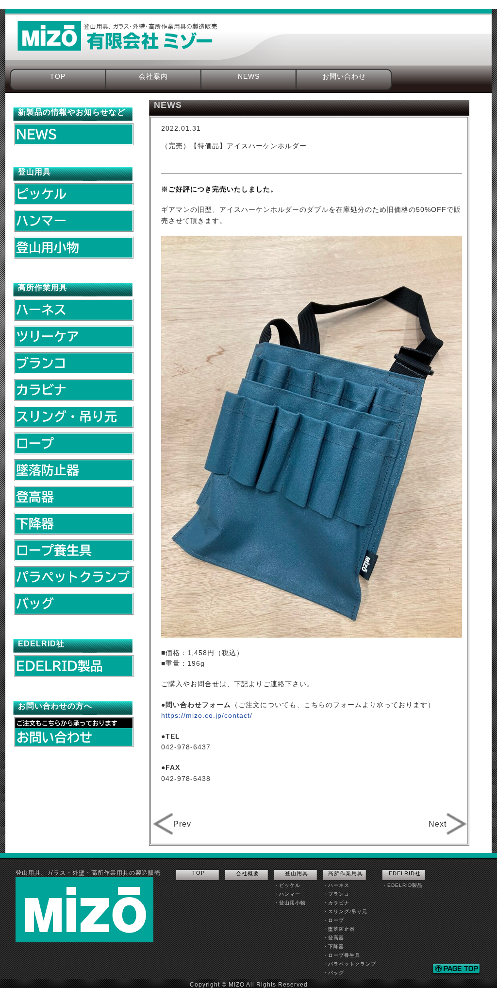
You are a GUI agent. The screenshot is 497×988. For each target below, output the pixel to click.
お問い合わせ (344, 76)
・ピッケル (287, 885)
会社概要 (247, 873)
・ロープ (333, 920)
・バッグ (333, 972)
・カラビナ (336, 902)
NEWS (249, 76)
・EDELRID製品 (402, 885)
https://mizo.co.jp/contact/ (206, 715)
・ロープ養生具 (341, 955)
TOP (58, 76)
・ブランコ (336, 894)
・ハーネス (336, 885)
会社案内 (153, 76)
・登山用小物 (290, 902)
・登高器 (333, 937)
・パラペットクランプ (349, 964)
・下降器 (333, 946)
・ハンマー (287, 894)
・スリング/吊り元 (345, 911)
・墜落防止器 (339, 929)
